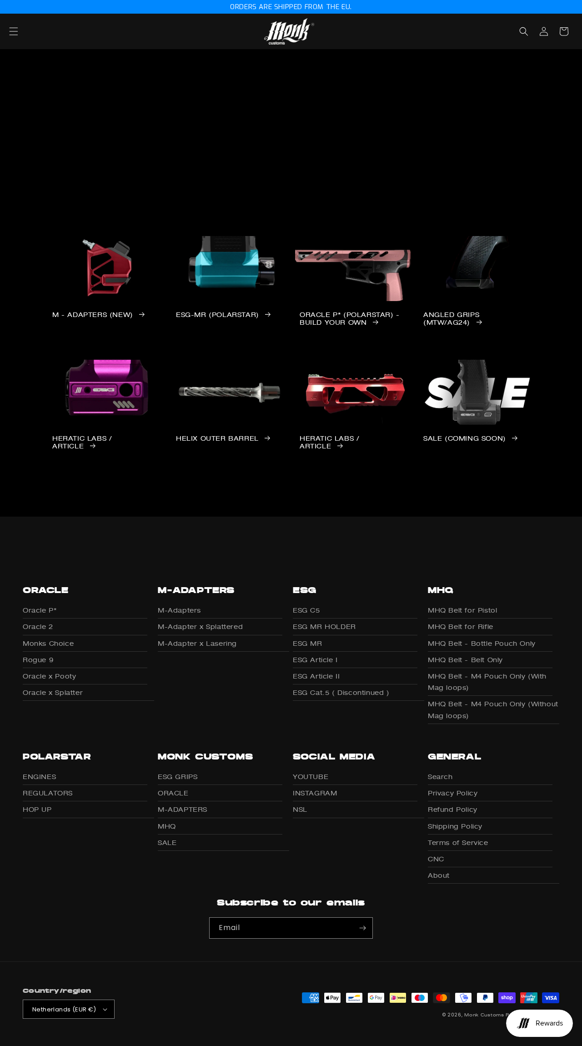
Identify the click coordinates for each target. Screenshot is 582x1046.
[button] (24, 31)
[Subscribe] (362, 928)
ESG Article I (315, 660)
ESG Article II (316, 676)
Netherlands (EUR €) (64, 1009)
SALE (167, 842)
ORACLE (173, 793)
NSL (300, 809)
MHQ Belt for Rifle (460, 626)
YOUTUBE (310, 776)
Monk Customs (484, 1014)
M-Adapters (179, 610)
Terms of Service (458, 842)
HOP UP (37, 809)
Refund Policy (452, 809)
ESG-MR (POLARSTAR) (217, 314)
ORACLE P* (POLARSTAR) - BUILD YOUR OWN (350, 318)
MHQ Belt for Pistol (462, 610)
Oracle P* (39, 610)
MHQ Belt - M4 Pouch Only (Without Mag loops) (493, 709)
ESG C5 (306, 610)
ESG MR (307, 643)
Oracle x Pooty (49, 676)
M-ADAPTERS (182, 809)
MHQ (167, 826)
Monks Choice (48, 643)
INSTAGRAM (315, 793)
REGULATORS (48, 793)
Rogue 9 (38, 660)
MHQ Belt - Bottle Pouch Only (482, 643)
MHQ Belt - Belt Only (465, 660)
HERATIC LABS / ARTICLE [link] (82, 442)
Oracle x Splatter (53, 692)
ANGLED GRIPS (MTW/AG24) (451, 318)
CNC (436, 859)
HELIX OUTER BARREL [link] (217, 438)
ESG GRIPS (177, 776)
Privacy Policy (452, 793)
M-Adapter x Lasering (197, 643)
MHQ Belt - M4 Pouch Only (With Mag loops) (487, 681)
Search (440, 776)
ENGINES (39, 776)
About (439, 875)
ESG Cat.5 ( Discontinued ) (341, 692)
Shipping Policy (455, 826)
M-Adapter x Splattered (200, 626)
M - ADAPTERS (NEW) (92, 314)
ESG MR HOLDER (324, 626)
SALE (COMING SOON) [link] (464, 438)
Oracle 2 (38, 626)
